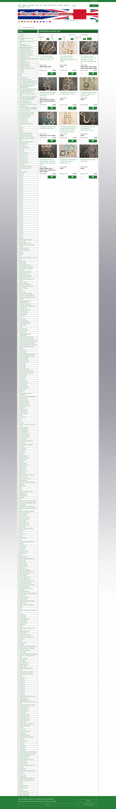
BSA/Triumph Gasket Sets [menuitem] (25, 239)
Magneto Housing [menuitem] (23, 456)
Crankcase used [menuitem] (23, 328)
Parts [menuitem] (37, 5)
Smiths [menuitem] (21, 626)
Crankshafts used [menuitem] (23, 330)
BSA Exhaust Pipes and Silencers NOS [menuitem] (27, 139)
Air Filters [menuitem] (21, 72)
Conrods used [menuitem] (22, 324)
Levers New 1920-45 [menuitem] (24, 437)
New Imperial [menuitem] (22, 504)
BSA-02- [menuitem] (21, 175)
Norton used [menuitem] (22, 534)
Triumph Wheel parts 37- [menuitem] (25, 725)
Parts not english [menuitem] (23, 566)
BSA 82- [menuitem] (21, 131)
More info (48, 804)
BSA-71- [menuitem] (21, 220)
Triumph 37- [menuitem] (22, 679)
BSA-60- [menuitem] (21, 209)
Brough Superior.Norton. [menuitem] (25, 284)
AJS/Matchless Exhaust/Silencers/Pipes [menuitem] (25, 45)
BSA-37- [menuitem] (21, 200)
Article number (72, 34)
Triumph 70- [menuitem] (22, 685)
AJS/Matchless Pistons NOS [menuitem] (26, 51)
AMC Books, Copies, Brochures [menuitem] (26, 68)
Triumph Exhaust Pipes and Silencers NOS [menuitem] (28, 703)
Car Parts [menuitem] (21, 299)
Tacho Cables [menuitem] (22, 652)
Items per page (78, 37)
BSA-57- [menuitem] (21, 207)
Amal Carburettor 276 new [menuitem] (25, 79)
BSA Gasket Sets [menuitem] (23, 143)
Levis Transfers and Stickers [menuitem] (26, 444)
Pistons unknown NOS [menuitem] (24, 577)
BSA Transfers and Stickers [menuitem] (25, 166)
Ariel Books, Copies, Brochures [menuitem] (26, 112)
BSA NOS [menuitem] (21, 149)
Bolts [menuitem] (20, 255)
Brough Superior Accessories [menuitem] (26, 267)
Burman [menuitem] (21, 289)
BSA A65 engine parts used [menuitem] (25, 135)
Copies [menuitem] (21, 326)
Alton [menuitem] (20, 75)
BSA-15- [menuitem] (21, 177)
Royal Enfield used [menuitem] (23, 597)
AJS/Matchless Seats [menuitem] (24, 57)
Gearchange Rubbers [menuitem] (24, 402)
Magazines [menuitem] (22, 454)
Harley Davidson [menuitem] (23, 411)
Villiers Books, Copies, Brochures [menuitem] (27, 770)
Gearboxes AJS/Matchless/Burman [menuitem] (27, 396)
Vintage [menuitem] (21, 782)
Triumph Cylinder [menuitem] (23, 698)
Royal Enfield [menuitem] (22, 595)
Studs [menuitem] (20, 640)
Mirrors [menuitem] (21, 489)
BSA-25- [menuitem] (21, 183)
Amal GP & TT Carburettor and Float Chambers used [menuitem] (28, 105)
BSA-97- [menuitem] (21, 235)
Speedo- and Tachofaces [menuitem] (25, 635)
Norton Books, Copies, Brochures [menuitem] (27, 506)
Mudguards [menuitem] (22, 497)
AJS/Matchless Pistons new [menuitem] (25, 53)
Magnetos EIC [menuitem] (22, 469)
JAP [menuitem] (20, 419)
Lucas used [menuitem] (22, 452)
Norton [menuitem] (20, 532)
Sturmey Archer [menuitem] (23, 642)
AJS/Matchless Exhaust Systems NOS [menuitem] (27, 42)
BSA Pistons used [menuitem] (23, 162)
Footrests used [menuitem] (22, 376)
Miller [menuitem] (20, 488)
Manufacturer (41, 37)
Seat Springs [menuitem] (22, 615)
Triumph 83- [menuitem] (22, 690)
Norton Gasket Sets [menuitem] (24, 513)
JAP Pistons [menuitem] (22, 417)
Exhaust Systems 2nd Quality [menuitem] (26, 371)
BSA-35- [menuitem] (21, 196)
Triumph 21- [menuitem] (22, 677)
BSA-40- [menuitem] (21, 202)
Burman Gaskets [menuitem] (23, 288)
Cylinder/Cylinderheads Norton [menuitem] (26, 339)
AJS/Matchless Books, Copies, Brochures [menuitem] (26, 39)
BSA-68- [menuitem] (21, 217)
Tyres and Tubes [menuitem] (23, 740)
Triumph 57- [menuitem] (22, 681)
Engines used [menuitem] (22, 365)
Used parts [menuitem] (21, 744)
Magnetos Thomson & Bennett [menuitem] (26, 474)
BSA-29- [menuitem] (21, 190)
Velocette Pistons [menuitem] (23, 761)
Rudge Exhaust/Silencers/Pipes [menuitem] (26, 601)
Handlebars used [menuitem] (23, 409)
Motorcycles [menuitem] (32, 5)
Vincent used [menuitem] (22, 774)
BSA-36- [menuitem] (21, 198)
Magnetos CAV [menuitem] (22, 467)
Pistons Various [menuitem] (23, 575)
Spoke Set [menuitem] (21, 639)
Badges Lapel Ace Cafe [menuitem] (25, 243)
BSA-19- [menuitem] (21, 179)
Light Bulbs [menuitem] (22, 446)
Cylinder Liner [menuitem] (22, 332)
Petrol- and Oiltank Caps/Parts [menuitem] (26, 571)
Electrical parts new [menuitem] (24, 359)
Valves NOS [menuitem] (22, 748)
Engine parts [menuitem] (22, 363)
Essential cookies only (88, 804)
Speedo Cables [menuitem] (23, 633)
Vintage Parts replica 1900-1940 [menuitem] (27, 778)
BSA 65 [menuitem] (21, 129)
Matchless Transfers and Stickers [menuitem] (27, 482)
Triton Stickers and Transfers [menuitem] (26, 673)
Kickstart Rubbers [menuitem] (23, 427)
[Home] (58, 14)
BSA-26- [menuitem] (21, 185)
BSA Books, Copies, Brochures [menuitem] (26, 137)
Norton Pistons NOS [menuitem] (24, 522)
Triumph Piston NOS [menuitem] (24, 714)
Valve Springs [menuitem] (22, 746)
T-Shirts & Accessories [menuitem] (24, 650)
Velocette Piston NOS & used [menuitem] (26, 759)
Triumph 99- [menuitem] (22, 694)
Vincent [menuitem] (21, 772)
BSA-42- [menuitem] (21, 205)
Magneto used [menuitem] (22, 459)
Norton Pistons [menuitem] (22, 521)
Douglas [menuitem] (21, 348)
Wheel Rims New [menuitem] (23, 785)
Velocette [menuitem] (21, 767)
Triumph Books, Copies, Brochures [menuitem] (27, 696)
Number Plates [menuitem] (22, 537)
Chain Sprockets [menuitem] (23, 313)
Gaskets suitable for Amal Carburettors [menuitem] (25, 394)
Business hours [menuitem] (53, 5)
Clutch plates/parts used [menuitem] (25, 323)
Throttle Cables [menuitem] (23, 666)
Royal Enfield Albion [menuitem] (24, 586)
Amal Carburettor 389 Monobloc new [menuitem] (28, 81)
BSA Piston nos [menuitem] (23, 156)
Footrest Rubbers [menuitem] (23, 374)
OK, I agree (88, 800)
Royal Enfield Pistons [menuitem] (24, 591)
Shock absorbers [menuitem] (23, 622)
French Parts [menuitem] (22, 389)
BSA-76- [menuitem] (21, 224)
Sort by (52, 37)
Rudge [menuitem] (20, 606)
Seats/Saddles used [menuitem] (24, 619)
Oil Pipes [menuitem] (21, 543)
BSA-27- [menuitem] (21, 187)
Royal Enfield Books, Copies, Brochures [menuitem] (26, 589)
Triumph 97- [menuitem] (22, 692)
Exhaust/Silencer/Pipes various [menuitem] (26, 372)
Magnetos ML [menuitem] (22, 472)
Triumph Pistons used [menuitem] (24, 720)
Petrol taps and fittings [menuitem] (24, 569)
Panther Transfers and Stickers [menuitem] (26, 558)
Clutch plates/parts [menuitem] (23, 321)
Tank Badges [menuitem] (22, 660)
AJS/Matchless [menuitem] (22, 60)
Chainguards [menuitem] (22, 315)
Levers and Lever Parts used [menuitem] (26, 440)
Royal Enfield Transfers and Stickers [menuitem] (28, 593)
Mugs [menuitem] (20, 499)
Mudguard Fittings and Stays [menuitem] (26, 491)
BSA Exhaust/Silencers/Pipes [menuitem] (26, 141)
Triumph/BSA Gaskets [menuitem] (24, 735)
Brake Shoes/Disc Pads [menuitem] (25, 265)
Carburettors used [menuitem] (23, 311)
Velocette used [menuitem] (22, 769)
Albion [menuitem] (20, 73)
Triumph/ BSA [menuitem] (22, 733)
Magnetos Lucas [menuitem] (23, 471)
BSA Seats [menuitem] (21, 164)
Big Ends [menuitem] (21, 253)
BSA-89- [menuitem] (21, 232)
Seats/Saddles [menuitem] (22, 617)
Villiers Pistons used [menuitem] (24, 795)
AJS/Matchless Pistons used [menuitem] (26, 55)
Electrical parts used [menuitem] (24, 361)
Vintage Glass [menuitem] (22, 776)
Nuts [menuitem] (20, 539)
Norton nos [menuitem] (22, 530)
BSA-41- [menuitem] (21, 203)
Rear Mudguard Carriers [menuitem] (25, 583)
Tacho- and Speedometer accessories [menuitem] (28, 654)
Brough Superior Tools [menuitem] (24, 277)
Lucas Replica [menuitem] (22, 450)
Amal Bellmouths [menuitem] (23, 77)
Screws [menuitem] (21, 613)
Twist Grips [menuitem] (22, 738)
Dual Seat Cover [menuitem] (23, 350)
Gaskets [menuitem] (21, 391)
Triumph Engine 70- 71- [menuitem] (24, 700)
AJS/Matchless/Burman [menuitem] (24, 64)
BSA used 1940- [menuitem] (23, 172)
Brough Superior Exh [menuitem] (24, 273)
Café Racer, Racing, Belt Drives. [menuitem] (27, 295)
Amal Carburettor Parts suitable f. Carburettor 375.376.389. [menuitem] (27, 91)
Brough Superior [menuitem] (23, 282)
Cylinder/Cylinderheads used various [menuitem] (28, 344)
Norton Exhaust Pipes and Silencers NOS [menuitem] (28, 509)
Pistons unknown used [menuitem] (24, 579)
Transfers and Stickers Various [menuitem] (26, 672)
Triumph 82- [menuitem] (22, 688)
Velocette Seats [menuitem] (23, 763)
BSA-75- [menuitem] (21, 222)
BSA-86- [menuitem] (21, 230)
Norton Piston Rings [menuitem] (24, 519)
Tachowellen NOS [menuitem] (23, 658)
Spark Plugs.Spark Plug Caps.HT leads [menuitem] (27, 629)
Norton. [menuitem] (21, 536)
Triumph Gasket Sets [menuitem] (24, 706)
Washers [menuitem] (21, 784)
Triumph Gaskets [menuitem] (23, 708)
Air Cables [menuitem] (21, 70)
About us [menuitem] (24, 5)
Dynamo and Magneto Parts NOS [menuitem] (27, 354)
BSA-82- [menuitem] (21, 226)
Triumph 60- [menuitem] (22, 683)
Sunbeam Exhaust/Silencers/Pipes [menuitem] (27, 646)
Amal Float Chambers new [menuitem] (25, 102)
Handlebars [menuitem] (22, 407)
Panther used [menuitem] (22, 560)
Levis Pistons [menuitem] (22, 442)
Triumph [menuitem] (21, 727)
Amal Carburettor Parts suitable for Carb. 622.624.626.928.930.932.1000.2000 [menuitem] (28, 95)
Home (19, 27)
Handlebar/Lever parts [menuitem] (24, 406)
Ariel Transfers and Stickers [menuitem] (25, 123)
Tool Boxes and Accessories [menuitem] (26, 668)
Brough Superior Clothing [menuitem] (25, 271)
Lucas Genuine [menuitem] (23, 448)
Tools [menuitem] (20, 670)
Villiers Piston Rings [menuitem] (24, 793)
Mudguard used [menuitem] (23, 493)
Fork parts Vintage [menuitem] (23, 382)
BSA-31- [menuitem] (21, 192)
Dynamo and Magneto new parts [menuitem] (27, 356)
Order (64, 37)
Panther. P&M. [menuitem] (22, 562)
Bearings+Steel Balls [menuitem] (24, 250)
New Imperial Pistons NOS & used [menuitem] (27, 503)
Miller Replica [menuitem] (22, 486)
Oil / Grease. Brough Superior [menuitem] (26, 541)
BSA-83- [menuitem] (21, 228)
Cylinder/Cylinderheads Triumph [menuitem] (27, 342)
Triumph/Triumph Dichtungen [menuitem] (26, 737)
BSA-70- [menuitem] (21, 219)
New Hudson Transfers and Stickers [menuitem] (27, 501)
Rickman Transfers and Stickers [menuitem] (26, 585)
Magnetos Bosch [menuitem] (23, 465)
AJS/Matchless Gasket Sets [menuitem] (25, 47)
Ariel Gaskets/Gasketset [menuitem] (25, 116)
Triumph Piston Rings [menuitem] (24, 716)
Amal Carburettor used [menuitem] (24, 101)
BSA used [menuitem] (21, 173)
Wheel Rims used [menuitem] (23, 787)
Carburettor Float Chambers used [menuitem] (27, 306)
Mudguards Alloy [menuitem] (23, 495)
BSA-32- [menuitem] (21, 194)
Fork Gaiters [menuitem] (22, 378)
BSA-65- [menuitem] (21, 211)
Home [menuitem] (19, 5)
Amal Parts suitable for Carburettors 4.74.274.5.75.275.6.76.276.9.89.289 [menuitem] (28, 108)
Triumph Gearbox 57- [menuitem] (24, 710)
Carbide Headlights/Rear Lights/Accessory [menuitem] (25, 302)
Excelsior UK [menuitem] (22, 367)
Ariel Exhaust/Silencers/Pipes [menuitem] (26, 114)
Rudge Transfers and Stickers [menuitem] (26, 604)
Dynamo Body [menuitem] (22, 352)
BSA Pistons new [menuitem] (23, 160)
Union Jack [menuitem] (22, 742)
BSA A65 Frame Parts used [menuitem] (25, 133)
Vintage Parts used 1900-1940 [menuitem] (26, 780)
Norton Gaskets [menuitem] (23, 515)
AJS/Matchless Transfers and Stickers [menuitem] (28, 58)
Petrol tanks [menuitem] (22, 568)
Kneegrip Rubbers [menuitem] (23, 429)
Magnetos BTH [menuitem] (22, 463)
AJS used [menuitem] (21, 36)
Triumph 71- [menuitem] (22, 687)
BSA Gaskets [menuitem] (22, 145)
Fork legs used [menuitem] (22, 380)
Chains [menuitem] (21, 317)
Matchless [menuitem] (21, 484)
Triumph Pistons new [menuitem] (24, 718)
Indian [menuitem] (20, 415)
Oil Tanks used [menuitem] (22, 545)
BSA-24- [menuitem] (21, 181)
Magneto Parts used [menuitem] (24, 457)
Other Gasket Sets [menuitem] (23, 551)
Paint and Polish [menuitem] (23, 556)
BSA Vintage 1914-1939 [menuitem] (25, 168)
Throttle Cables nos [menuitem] (24, 664)
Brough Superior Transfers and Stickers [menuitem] (26, 280)
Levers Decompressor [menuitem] (24, 435)
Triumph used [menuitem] (22, 729)
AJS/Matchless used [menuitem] (24, 62)
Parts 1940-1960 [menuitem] (23, 564)
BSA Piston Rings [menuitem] (23, 155)
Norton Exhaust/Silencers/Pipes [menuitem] (26, 511)
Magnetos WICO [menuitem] (23, 476)
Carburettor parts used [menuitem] (24, 309)
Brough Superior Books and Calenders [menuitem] (25, 269)
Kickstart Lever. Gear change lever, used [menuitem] (27, 425)
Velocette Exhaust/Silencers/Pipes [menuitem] (27, 754)
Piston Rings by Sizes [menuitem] (24, 573)
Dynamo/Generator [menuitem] (23, 357)
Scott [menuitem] (20, 608)
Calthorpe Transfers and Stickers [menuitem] (27, 297)
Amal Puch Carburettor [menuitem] (24, 110)
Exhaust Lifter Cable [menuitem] (24, 369)
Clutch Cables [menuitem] (22, 319)
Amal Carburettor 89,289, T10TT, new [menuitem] (28, 83)
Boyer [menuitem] (20, 259)
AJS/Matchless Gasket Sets (28, 27)
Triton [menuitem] (20, 675)
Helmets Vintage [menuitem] (23, 413)
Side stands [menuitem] (22, 624)
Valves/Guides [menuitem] (22, 750)
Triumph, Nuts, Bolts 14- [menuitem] (25, 731)
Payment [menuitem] (60, 5)
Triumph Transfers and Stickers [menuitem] (26, 723)
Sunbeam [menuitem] (21, 644)
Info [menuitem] (41, 5)
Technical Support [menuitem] (23, 662)
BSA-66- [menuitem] (21, 213)
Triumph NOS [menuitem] (22, 712)
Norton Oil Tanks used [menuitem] (24, 517)
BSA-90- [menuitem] (21, 234)
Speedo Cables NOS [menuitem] (24, 631)
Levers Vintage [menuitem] (22, 439)
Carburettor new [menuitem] (23, 307)
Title (39, 34)
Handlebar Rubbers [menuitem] (24, 404)
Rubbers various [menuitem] (23, 599)
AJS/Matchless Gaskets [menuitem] (25, 49)
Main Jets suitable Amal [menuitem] (25, 478)
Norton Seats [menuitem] (22, 526)
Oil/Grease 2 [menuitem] (22, 549)
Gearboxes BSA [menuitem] (23, 398)
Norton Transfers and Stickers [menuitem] (26, 528)
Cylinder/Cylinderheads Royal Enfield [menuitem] (28, 341)
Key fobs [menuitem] (21, 422)
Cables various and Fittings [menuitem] (25, 293)
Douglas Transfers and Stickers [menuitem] (26, 346)
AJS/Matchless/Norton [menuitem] (24, 66)
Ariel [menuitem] (20, 125)
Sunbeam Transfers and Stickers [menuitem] (27, 648)
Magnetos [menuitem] (21, 461)
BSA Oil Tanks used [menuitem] (24, 153)
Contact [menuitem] (45, 5)
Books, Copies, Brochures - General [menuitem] (27, 257)
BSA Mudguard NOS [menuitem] (24, 147)
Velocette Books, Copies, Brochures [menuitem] (27, 752)
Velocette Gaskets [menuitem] (23, 757)
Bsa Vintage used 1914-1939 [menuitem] (26, 286)
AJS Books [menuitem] (22, 34)
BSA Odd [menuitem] (21, 151)
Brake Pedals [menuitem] (22, 263)
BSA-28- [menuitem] (21, 188)
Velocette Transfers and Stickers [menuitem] (27, 765)
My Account (93, 1)
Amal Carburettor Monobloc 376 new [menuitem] (28, 89)
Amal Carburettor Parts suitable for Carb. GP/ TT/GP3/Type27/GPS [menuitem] (27, 98)
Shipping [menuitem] (66, 5)
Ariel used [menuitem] (21, 127)
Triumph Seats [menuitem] (22, 722)
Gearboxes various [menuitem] (23, 400)
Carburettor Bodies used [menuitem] (25, 304)
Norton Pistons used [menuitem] (24, 524)
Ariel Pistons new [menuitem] (23, 120)
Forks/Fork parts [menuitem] (23, 384)
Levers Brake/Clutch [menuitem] (24, 433)
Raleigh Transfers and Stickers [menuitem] (26, 581)
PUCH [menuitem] (20, 554)
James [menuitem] (20, 421)
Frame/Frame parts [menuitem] (23, 386)
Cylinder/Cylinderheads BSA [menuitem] (26, 337)
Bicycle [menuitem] (21, 252)
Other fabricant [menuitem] (22, 553)
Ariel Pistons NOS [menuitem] (23, 118)
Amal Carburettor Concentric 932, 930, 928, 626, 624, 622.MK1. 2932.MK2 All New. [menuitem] (27, 86)
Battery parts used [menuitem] (23, 248)
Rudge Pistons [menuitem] (22, 603)
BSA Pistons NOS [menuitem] (23, 158)
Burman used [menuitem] (22, 291)
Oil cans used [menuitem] (22, 547)
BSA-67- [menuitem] (21, 215)
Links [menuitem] (28, 6)
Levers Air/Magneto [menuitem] (23, 431)
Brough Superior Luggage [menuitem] (25, 275)
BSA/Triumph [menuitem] (22, 241)
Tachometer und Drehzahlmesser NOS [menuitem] (27, 656)
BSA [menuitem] (20, 170)
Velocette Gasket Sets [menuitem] (24, 755)
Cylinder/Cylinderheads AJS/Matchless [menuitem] (25, 335)
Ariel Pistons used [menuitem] (23, 122)
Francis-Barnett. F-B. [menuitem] (24, 388)
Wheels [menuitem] (21, 789)
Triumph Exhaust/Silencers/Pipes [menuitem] (27, 705)
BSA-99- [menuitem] (21, 237)
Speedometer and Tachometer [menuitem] (26, 637)
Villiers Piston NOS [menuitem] (23, 791)
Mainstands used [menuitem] (23, 480)
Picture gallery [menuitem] (21, 6)
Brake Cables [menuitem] (22, 261)
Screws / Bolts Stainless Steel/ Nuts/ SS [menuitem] (28, 611)
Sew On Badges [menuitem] (23, 621)
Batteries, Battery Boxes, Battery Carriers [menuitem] (27, 246)
